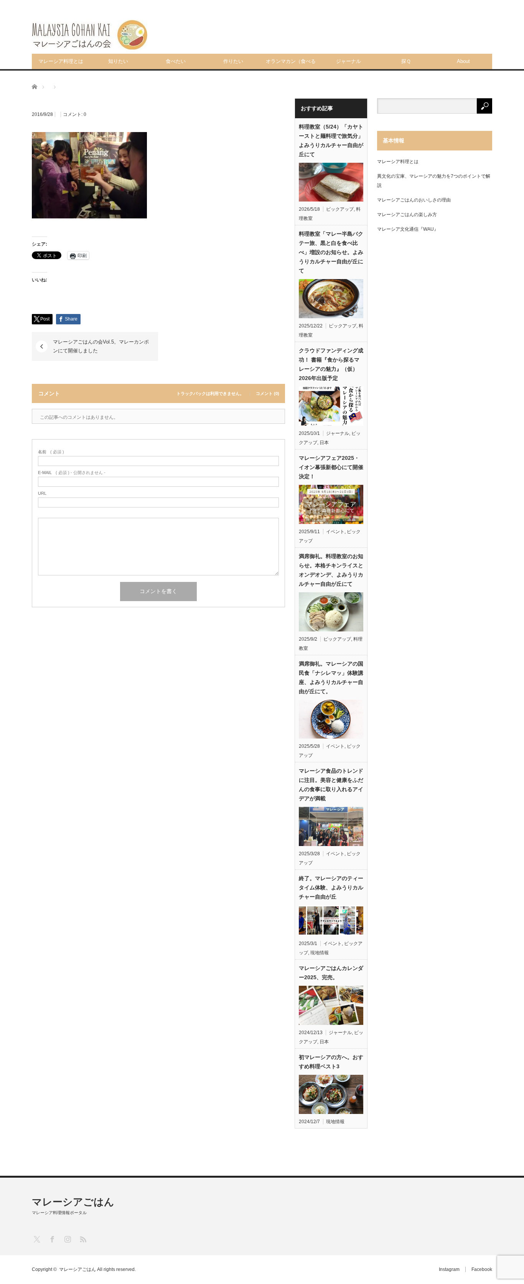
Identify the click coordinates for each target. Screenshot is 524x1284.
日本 (324, 442)
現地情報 (319, 952)
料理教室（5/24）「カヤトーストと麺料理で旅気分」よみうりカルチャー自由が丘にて (331, 140)
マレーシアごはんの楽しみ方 (407, 214)
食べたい (176, 61)
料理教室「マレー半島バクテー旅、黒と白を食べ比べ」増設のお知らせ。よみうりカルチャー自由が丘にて (331, 252)
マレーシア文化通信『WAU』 (407, 229)
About (463, 61)
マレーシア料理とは (60, 61)
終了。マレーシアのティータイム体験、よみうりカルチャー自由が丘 (331, 887)
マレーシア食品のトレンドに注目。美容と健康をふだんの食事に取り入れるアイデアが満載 (331, 784)
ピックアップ (340, 209)
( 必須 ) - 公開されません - (71, 473)
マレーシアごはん (73, 1202)
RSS (82, 1239)
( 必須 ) (51, 452)
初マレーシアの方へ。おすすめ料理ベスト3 (331, 1061)
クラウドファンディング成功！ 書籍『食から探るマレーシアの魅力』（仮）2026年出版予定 (331, 364)
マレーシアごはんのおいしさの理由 (414, 200)
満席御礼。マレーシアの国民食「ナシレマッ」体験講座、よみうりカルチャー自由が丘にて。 (331, 677)
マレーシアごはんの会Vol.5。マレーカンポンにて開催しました (101, 346)
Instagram (449, 1269)
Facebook (481, 1269)
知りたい (118, 61)
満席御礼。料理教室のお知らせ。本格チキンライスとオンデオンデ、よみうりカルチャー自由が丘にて (331, 570)
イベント (335, 531)
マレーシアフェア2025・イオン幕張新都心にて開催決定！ (331, 467)
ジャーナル (348, 61)
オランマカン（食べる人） (291, 63)
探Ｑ (406, 61)
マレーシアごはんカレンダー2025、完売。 (331, 972)
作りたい (233, 61)
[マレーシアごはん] (89, 35)
